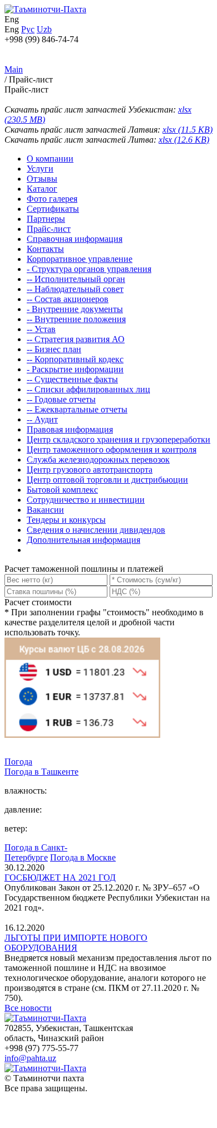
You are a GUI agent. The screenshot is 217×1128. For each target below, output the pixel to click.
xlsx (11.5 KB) (187, 129)
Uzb (44, 29)
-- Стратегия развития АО (76, 339)
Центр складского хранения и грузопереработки (118, 439)
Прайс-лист (49, 229)
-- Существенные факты (72, 379)
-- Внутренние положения (76, 319)
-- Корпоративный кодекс (75, 359)
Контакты (45, 249)
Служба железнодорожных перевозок (98, 459)
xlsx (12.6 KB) (184, 139)
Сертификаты (53, 208)
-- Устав (41, 329)
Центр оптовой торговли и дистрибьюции (107, 479)
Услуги (40, 168)
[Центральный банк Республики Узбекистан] (82, 751)
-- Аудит (42, 419)
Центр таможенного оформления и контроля (111, 449)
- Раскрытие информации (75, 369)
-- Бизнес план (54, 349)
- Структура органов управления (89, 269)
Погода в (41, 771)
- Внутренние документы (75, 309)
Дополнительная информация (83, 539)
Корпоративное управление (79, 259)
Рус (27, 29)
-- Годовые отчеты (61, 399)
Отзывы (42, 178)
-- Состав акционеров (67, 299)
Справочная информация (74, 239)
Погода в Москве (83, 857)
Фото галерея (52, 198)
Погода (18, 761)
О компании (50, 158)
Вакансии (45, 509)
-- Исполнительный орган (76, 279)
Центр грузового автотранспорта (89, 469)
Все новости (28, 1008)
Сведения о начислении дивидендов (96, 529)
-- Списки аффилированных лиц (88, 389)
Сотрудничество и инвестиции (86, 499)
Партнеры (46, 218)
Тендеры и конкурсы (66, 519)
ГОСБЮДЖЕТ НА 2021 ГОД (60, 877)
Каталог (42, 188)
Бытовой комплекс (62, 489)
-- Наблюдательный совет (75, 289)
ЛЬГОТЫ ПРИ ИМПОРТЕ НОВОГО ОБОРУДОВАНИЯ (75, 942)
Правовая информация (70, 429)
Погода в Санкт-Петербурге (35, 852)
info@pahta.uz (30, 1058)
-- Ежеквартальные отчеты (77, 409)
